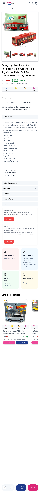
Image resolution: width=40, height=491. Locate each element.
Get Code (9, 219)
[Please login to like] (26, 300)
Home (3, 9)
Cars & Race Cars (13, 9)
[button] (17, 46)
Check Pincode (26, 102)
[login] (32, 3)
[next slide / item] (37, 55)
